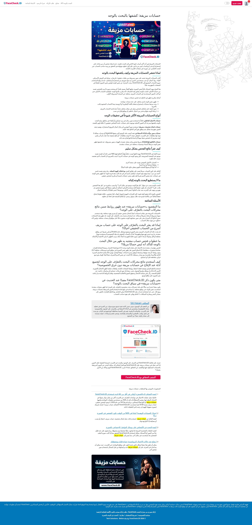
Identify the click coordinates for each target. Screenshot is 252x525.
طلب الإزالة (50, 3)
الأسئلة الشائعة (30, 3)
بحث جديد (237, 3)
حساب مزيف (141, 419)
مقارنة (122, 515)
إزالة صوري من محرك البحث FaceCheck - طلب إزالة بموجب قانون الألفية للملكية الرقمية (126, 512)
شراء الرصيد (41, 3)
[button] (246, 3)
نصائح (57, 3)
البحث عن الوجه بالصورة (110, 515)
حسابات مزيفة (151, 402)
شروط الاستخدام (131, 515)
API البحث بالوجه (66, 3)
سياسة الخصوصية (144, 515)
